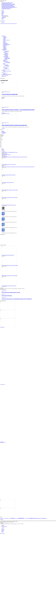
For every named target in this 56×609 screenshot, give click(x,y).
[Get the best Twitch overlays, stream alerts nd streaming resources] (8, 23)
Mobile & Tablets (5, 43)
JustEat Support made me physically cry (6, 3)
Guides (4, 71)
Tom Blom (3, 231)
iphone (28, 518)
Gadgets (4, 38)
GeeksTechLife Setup (4, 526)
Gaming (4, 39)
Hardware (4, 41)
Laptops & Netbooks (7, 58)
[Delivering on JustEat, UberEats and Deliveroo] (7, 309)
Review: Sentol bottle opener (6, 154)
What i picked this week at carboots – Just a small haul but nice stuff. (18, 109)
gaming (17, 518)
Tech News (36, 518)
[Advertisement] (28, 29)
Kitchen (4, 63)
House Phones (6, 64)
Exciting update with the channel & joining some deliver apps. (9, 7)
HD (23, 518)
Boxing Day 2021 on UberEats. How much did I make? (8, 4)
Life (2, 72)
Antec (3, 518)
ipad (26, 518)
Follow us (1, 519)
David (2, 226)
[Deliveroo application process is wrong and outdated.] (9, 264)
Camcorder (4, 52)
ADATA (1, 518)
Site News (4, 46)
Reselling (3, 70)
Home (1, 78)
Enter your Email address (3, 522)
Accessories (6, 55)
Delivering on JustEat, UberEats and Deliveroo (7, 2)
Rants (4, 73)
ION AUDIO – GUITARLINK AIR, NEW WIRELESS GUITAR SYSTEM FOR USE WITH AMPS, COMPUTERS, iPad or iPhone (18, 166)
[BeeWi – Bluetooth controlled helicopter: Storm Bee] (3, 151)
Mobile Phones (6, 65)
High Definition (7, 53)
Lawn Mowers (8, 62)
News (33, 518)
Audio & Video (5, 37)
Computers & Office (5, 56)
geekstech (20, 518)
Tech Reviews (4, 49)
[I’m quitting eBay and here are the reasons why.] (6, 163)
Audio (4, 50)
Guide (4, 40)
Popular (3, 148)
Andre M (3, 215)
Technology (4, 48)
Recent (3, 149)
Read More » (3, 97)
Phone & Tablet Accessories (6, 44)
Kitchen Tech (5, 42)
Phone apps (4, 45)
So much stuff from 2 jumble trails (6, 8)
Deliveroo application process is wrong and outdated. (10, 265)
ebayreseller (9, 518)
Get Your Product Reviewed (6, 74)
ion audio (25, 518)
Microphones (6, 51)
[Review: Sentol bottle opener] (4, 153)
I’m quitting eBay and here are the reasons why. (7, 5)
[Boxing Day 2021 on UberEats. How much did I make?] (6, 196)
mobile (31, 518)
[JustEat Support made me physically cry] (6, 181)
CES (4, 518)
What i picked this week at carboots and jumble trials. (14, 125)
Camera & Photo (5, 54)
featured (12, 518)
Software (4, 47)
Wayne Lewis (3, 91)
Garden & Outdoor (5, 61)
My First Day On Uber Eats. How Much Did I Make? (8, 6)
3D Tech (4, 36)
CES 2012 (6, 518)
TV (3, 69)
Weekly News (44, 518)
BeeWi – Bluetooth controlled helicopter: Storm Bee (9, 152)
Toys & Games (5, 68)
